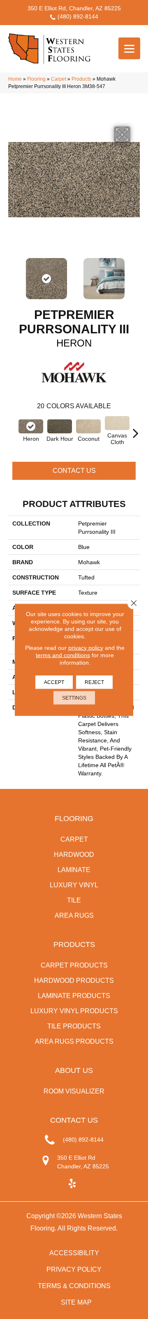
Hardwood (74, 854)
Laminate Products (74, 995)
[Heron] (30, 426)
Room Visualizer (74, 1091)
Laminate (74, 869)
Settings (74, 697)
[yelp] (72, 1184)
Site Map (76, 1302)
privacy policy (85, 647)
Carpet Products (74, 965)
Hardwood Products (74, 980)
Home (15, 79)
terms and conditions (63, 654)
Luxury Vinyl (74, 885)
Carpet (58, 79)
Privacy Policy (74, 1269)
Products (81, 79)
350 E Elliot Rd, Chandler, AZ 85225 (74, 8)
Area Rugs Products (74, 1041)
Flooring (36, 79)
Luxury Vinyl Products (74, 1010)
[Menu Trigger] (129, 48)
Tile (74, 900)
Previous (12, 274)
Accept (54, 682)
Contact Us (74, 470)
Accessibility (74, 1252)
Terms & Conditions (74, 1285)
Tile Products (74, 1026)
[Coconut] (88, 426)
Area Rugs (74, 915)
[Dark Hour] (59, 426)
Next (136, 274)
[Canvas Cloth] (117, 423)
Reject (94, 682)
